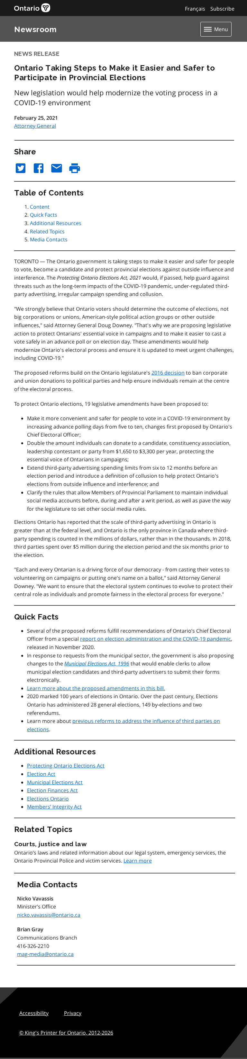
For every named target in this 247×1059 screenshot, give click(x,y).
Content (40, 206)
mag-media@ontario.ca (45, 954)
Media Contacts (49, 239)
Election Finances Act (52, 790)
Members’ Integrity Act (54, 806)
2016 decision (168, 372)
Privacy (72, 1013)
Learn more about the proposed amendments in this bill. (96, 688)
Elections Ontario (48, 798)
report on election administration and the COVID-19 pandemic (155, 638)
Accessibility (34, 1013)
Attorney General (35, 125)
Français (195, 8)
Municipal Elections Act (55, 782)
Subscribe (222, 8)
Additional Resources (55, 223)
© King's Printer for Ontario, (66, 1032)
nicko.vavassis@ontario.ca (48, 914)
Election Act (41, 773)
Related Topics (47, 231)
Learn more (138, 860)
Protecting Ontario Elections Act (66, 765)
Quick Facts (43, 214)
